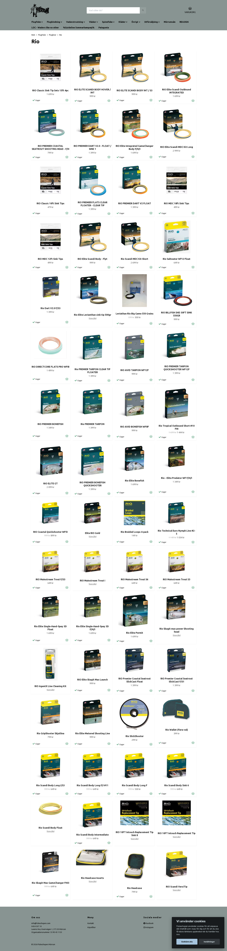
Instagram (149, 927)
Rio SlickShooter (135, 736)
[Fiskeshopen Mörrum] (39, 10)
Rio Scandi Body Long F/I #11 (92, 785)
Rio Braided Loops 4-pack (134, 532)
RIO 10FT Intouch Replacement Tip (176, 833)
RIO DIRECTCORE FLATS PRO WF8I (50, 366)
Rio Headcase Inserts (92, 878)
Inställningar (209, 942)
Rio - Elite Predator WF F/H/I (176, 478)
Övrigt (134, 22)
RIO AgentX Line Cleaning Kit (50, 686)
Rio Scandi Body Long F (134, 785)
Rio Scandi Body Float (50, 828)
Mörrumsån (169, 22)
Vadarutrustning (74, 22)
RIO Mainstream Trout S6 (134, 579)
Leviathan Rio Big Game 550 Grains (134, 313)
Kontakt (90, 923)
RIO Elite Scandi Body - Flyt (92, 259)
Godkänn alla (187, 942)
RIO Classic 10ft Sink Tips (50, 203)
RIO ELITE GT (50, 483)
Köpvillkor (91, 927)
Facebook (149, 923)
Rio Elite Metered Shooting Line (92, 733)
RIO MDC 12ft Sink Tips (50, 259)
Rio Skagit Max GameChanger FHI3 (50, 883)
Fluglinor (52, 35)
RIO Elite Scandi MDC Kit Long (176, 147)
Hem (33, 35)
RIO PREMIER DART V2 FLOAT (134, 203)
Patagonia (104, 27)
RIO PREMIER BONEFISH (50, 424)
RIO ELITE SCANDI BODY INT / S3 (134, 90)
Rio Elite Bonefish (134, 480)
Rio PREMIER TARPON (92, 424)
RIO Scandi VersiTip (176, 886)
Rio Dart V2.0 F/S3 (50, 308)
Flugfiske (36, 22)
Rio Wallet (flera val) (176, 730)
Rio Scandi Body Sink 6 (176, 785)
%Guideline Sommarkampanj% (78, 27)
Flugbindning (53, 22)
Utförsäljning (151, 22)
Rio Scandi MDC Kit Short (134, 259)
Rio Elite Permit (134, 633)
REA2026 (184, 22)
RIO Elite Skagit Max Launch (92, 679)
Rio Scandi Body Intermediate (92, 834)
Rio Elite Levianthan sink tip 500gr (92, 315)
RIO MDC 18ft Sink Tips (176, 203)
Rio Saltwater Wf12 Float (176, 259)
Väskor (92, 22)
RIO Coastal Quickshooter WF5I (50, 532)
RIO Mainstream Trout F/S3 (50, 579)
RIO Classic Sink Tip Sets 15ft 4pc (50, 90)
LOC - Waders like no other (45, 27)
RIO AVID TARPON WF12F (134, 370)
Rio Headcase (134, 888)
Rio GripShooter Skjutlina (50, 733)
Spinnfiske (107, 22)
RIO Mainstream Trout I (92, 580)
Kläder (122, 22)
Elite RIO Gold (92, 533)
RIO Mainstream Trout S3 (176, 579)
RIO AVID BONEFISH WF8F (134, 426)
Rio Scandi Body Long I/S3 (50, 785)
